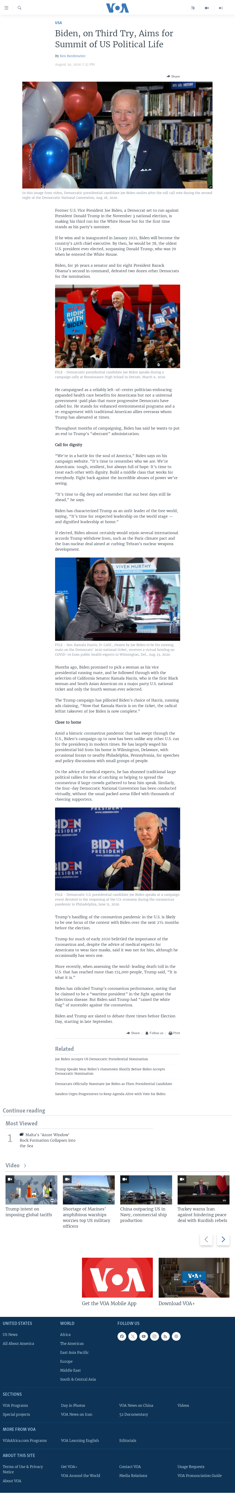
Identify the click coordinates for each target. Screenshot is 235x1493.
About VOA (12, 1481)
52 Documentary (133, 1415)
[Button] (173, 76)
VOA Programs (15, 1405)
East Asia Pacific (74, 1352)
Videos (183, 1405)
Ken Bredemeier (73, 56)
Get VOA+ (69, 1467)
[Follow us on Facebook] (122, 1336)
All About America (18, 1343)
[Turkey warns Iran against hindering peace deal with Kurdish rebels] (203, 1189)
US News (10, 1334)
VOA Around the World (80, 1476)
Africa (65, 1334)
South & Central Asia (78, 1379)
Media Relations (133, 1476)
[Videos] (207, 8)
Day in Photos (73, 1405)
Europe (66, 1361)
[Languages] (193, 8)
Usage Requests (191, 1467)
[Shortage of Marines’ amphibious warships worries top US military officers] (89, 1189)
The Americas (72, 1343)
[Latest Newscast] (221, 8)
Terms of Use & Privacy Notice (23, 1469)
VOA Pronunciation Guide (200, 1476)
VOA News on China (136, 1405)
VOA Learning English (80, 1440)
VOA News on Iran (76, 1415)
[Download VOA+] (194, 1278)
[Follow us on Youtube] (143, 1336)
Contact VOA (130, 1467)
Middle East (70, 1370)
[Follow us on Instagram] (154, 1336)
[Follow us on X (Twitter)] (132, 1336)
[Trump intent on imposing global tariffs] (31, 1189)
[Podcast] (176, 1336)
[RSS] (165, 1336)
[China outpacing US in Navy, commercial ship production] (146, 1189)
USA (58, 23)
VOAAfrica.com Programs (25, 1440)
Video (13, 1166)
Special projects (16, 1415)
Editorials (127, 1440)
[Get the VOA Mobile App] (117, 1278)
